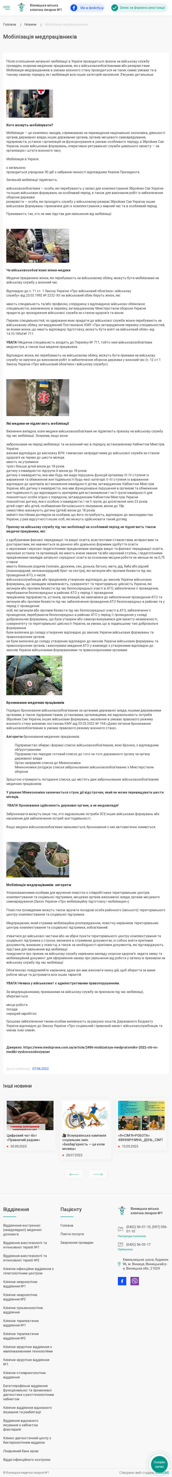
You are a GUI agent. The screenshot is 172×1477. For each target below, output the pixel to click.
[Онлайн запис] (139, 7)
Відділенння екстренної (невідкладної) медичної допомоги (22, 1229)
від (22, 295)
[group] (30, 1125)
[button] (74, 1174)
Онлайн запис (159, 1464)
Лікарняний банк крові (20, 1451)
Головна (9, 24)
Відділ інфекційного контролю (27, 1460)
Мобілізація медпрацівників (66, 24)
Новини (30, 24)
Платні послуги (72, 1234)
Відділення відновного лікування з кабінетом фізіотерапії (20, 1425)
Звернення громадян (76, 1243)
